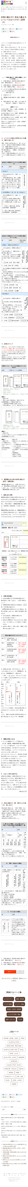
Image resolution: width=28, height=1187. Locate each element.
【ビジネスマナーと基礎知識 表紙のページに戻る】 (14, 979)
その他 (20, 1019)
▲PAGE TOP (23, 791)
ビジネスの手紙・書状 (14, 1014)
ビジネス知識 (8, 1004)
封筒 (13, 24)
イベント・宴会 (19, 1004)
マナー (9, 24)
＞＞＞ (15, 111)
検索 (25, 1109)
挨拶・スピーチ (10, 1019)
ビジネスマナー (4, 24)
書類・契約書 (20, 999)
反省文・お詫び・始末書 (14, 1009)
